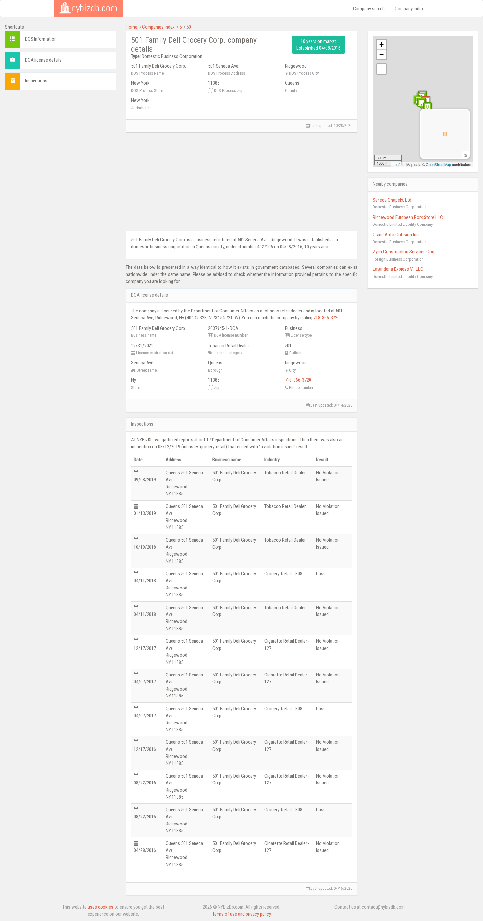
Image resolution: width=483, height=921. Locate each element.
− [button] (382, 54)
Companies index (158, 27)
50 (188, 27)
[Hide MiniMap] (465, 154)
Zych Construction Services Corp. (405, 252)
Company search (369, 8)
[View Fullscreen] (381, 69)
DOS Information (41, 39)
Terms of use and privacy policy (241, 914)
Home (131, 27)
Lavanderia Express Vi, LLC (398, 269)
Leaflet (398, 164)
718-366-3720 (326, 318)
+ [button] (382, 44)
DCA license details (43, 60)
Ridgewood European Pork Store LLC (408, 217)
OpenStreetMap (438, 164)
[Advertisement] (60, 141)
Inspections (36, 81)
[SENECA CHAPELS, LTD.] (421, 103)
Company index (409, 8)
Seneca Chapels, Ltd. (392, 200)
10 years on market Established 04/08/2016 (318, 45)
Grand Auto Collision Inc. (396, 235)
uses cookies (100, 907)
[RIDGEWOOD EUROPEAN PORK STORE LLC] (427, 107)
